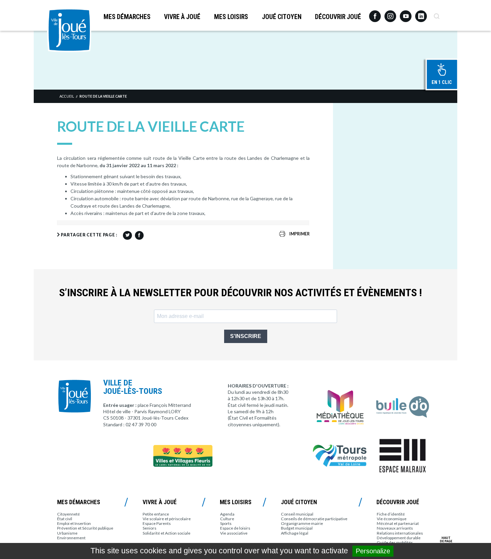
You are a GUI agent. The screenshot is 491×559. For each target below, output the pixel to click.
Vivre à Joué (182, 17)
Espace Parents (157, 523)
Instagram (390, 13)
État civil (64, 518)
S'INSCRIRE (245, 336)
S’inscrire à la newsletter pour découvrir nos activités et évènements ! (240, 293)
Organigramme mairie (302, 523)
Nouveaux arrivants (395, 528)
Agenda (227, 514)
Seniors (149, 528)
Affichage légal (294, 533)
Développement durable (399, 537)
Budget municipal (297, 528)
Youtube (406, 13)
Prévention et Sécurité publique (85, 528)
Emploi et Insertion (74, 523)
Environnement (71, 537)
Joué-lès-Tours (69, 30)
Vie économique (391, 518)
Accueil (66, 96)
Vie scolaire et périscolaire (167, 518)
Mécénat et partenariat (398, 523)
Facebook (375, 13)
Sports (225, 523)
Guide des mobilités (395, 542)
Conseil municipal (297, 514)
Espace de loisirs (235, 528)
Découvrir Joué (338, 17)
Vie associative (234, 533)
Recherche (436, 13)
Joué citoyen (282, 17)
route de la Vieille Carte (103, 96)
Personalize (373, 551)
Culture (227, 518)
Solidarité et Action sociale (166, 533)
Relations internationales (400, 533)
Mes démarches (127, 17)
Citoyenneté (68, 514)
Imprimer (299, 233)
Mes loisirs (231, 17)
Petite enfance (156, 514)
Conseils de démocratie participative (314, 518)
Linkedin (421, 13)
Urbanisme (67, 533)
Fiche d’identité (391, 514)
